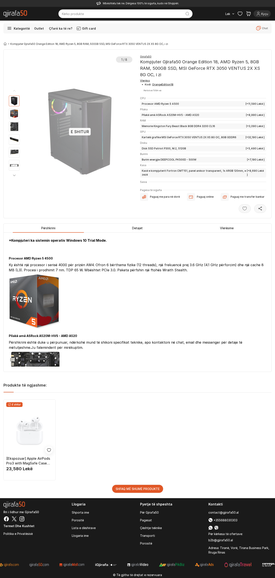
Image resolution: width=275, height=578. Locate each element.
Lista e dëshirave (84, 528)
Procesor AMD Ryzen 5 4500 (160, 103)
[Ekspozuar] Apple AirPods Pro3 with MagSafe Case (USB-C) (28, 461)
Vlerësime (227, 228)
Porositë (78, 520)
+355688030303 (225, 520)
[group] (14, 101)
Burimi (144, 154)
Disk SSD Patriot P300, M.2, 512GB (164, 148)
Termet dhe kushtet (18, 526)
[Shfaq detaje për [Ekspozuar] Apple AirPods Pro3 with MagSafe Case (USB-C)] (29, 430)
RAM (143, 120)
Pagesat (146, 520)
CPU (143, 98)
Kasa (143, 165)
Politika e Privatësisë (18, 534)
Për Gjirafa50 (149, 512)
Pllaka (144, 109)
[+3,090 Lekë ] (203, 126)
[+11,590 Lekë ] (203, 103)
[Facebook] (6, 519)
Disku (143, 142)
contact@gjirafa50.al (223, 512)
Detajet (137, 228)
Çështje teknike (151, 528)
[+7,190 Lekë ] (203, 159)
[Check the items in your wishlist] (240, 14)
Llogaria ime (80, 535)
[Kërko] (187, 13)
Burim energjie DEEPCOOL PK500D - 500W (169, 159)
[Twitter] (14, 519)
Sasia (143, 182)
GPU (143, 131)
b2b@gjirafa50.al (220, 540)
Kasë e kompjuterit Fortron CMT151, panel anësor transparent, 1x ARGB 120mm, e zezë (194, 172)
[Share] (260, 208)
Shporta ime (80, 512)
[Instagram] (22, 519)
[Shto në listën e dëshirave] (245, 208)
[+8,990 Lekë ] (203, 115)
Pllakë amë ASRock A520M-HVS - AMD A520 (170, 115)
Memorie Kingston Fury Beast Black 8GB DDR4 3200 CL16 (178, 126)
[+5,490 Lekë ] (203, 148)
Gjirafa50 (145, 56)
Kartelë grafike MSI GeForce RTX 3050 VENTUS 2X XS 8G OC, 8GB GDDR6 (189, 137)
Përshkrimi (48, 228)
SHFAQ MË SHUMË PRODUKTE (138, 489)
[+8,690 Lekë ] (203, 172)
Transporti (147, 535)
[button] (14, 175)
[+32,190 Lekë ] (203, 137)
